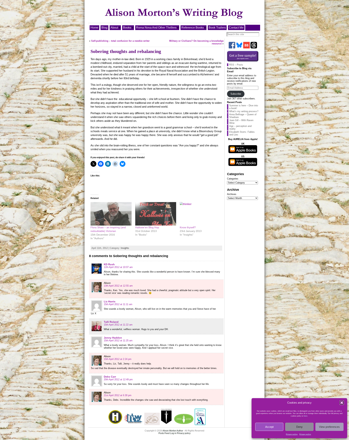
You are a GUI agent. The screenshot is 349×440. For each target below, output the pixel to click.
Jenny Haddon (113, 337)
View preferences (329, 426)
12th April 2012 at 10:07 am (118, 267)
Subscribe (235, 93)
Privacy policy (292, 434)
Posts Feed (164, 433)
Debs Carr (110, 376)
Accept (269, 426)
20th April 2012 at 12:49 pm (118, 379)
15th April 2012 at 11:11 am (118, 304)
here (305, 416)
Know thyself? (188, 227)
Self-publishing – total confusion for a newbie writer (120, 41)
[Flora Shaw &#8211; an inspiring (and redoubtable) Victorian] (111, 214)
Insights (125, 248)
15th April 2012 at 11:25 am (118, 340)
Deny (299, 426)
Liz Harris (109, 301)
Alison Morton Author (173, 430)
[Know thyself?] (200, 214)
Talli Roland (111, 321)
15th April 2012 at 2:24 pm (117, 359)
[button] (342, 403)
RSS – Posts (236, 64)
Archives (231, 194)
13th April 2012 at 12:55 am (118, 285)
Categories (232, 178)
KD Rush (109, 264)
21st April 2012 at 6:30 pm (117, 395)
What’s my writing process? (243, 111)
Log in (173, 433)
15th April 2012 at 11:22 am (118, 324)
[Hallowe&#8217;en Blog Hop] (155, 214)
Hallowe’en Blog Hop (147, 227)
